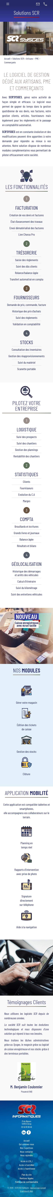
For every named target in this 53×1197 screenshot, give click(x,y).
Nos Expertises (26, 1147)
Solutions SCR (18, 58)
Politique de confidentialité (26, 1181)
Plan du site (27, 1174)
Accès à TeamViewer (26, 1168)
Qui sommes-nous (26, 1144)
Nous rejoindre (26, 1155)
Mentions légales (26, 1178)
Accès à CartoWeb (26, 1164)
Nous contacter (26, 1151)
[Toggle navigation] (7, 4)
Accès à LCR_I (27, 1161)
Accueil (7, 58)
